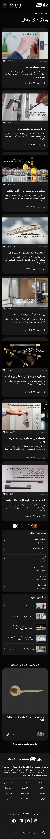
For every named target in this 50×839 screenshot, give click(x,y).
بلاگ (41, 788)
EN (18, 5)
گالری (8, 799)
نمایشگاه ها (8, 793)
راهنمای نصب (25, 793)
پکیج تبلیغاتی (8, 783)
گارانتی (25, 788)
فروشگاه (41, 783)
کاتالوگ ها (25, 799)
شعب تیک (41, 793)
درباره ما (41, 799)
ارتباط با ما (25, 783)
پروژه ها (8, 788)
